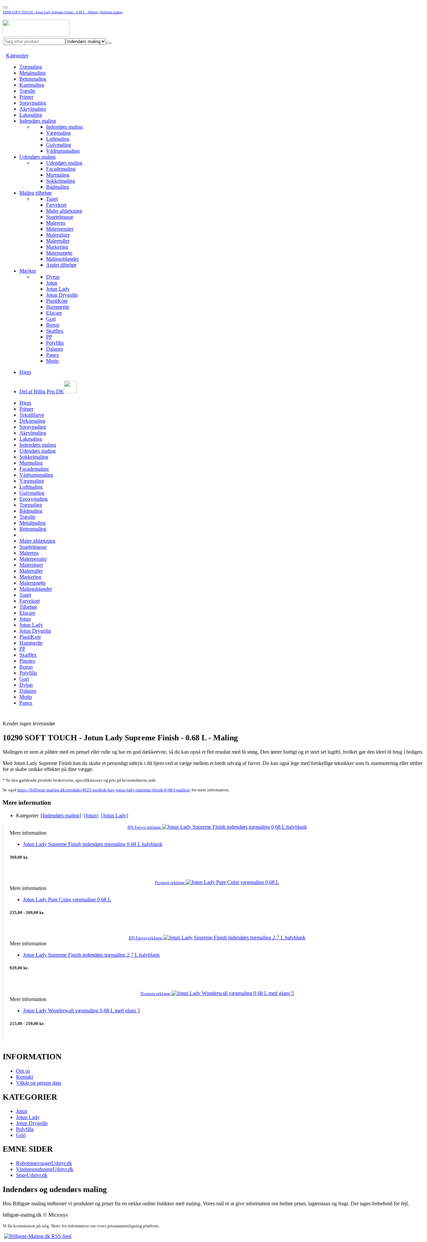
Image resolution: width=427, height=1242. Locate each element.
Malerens (55, 223)
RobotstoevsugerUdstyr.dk (44, 1163)
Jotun (51, 283)
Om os (23, 1071)
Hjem (25, 372)
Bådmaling (57, 187)
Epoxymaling (33, 499)
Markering (57, 247)
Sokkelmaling (60, 181)
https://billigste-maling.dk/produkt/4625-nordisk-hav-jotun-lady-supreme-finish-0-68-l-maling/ (103, 789)
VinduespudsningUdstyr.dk (44, 1169)
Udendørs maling (37, 157)
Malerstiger (58, 235)
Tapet (52, 199)
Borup (52, 325)
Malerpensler (59, 229)
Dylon (26, 685)
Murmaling (57, 175)
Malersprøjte (59, 253)
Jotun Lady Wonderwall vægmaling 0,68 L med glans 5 (81, 1010)
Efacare (54, 313)
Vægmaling (58, 133)
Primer (26, 97)
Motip (52, 361)
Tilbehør (28, 607)
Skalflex (54, 331)
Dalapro (54, 349)
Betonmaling (32, 79)
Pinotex (27, 661)
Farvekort (56, 205)
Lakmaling (30, 115)
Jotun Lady (58, 289)
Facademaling (60, 169)
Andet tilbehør (61, 265)
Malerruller (57, 241)
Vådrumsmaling (63, 151)
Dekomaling (32, 421)
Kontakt (24, 1077)
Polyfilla (55, 343)
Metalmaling (32, 73)
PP (49, 337)
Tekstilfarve (31, 415)
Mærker (27, 271)
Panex (52, 355)
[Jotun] (91, 815)
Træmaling (30, 67)
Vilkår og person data (38, 1083)
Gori (51, 319)
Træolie (27, 91)
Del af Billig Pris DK (41, 391)
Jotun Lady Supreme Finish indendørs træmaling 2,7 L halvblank (91, 955)
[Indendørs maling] (61, 815)
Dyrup (53, 277)
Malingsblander (62, 259)
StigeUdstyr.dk (31, 1175)
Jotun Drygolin (62, 295)
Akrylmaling (32, 109)
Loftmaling (57, 139)
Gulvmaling (58, 145)
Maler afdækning (64, 211)
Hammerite (57, 307)
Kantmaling (31, 85)
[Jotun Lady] (114, 815)
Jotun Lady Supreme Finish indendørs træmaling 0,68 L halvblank (92, 844)
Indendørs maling (37, 121)
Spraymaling (32, 103)
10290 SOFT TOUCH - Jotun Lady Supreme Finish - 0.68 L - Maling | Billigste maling (62, 12)
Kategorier (17, 55)
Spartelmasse (59, 217)
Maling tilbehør (35, 193)
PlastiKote (57, 301)
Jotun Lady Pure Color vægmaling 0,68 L (67, 899)
